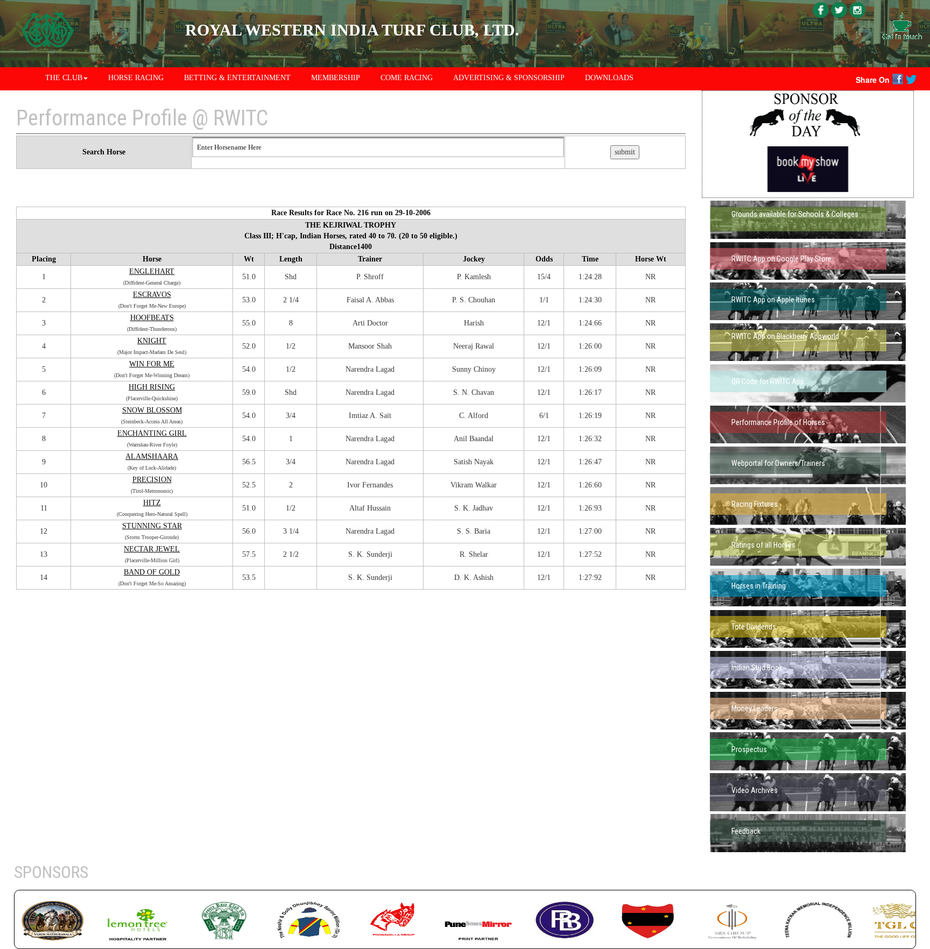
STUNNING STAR (152, 526)
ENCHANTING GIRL (152, 433)
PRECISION (152, 480)
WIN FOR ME (151, 364)
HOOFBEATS (152, 318)
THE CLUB (63, 78)
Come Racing (407, 78)
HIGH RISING (152, 387)
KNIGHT (151, 341)
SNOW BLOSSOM (152, 410)
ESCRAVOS (152, 295)
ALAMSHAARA (151, 456)
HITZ (152, 503)
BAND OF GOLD (152, 572)
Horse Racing (136, 78)
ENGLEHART (151, 271)
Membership (335, 78)
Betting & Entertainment (237, 78)
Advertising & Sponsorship (509, 78)
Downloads (609, 78)
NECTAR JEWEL (152, 549)
